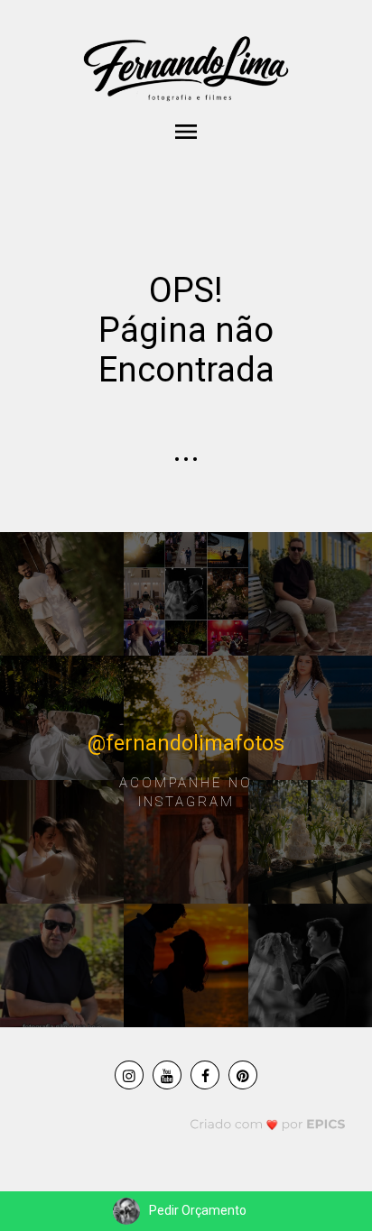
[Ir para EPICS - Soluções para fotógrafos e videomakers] (268, 1123)
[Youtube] (167, 1075)
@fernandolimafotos (186, 742)
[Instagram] (129, 1075)
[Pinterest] (243, 1075)
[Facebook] (205, 1075)
